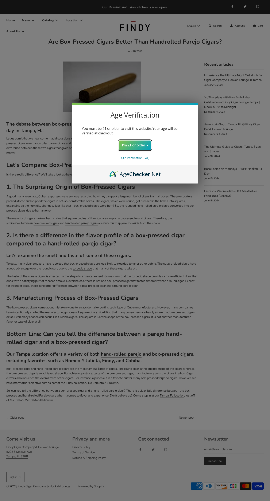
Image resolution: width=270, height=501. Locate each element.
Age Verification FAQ (135, 158)
